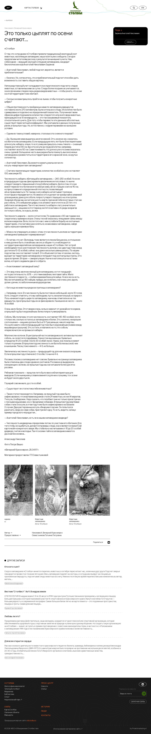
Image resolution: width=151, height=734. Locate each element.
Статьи (44, 689)
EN (142, 7)
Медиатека (8, 691)
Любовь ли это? (12, 616)
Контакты (45, 715)
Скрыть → (130, 42)
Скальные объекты (11, 712)
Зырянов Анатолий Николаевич (127, 33)
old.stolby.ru (31, 720)
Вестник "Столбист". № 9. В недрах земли (25, 591)
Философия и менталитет (14, 686)
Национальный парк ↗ (13, 700)
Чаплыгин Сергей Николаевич (15, 633)
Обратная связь (138, 701)
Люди (44, 711)
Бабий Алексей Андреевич (14, 583)
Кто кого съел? (11, 566)
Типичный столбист (12, 689)
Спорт (6, 697)
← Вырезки (8, 20)
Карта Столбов (31, 8)
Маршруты (8, 715)
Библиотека (9, 694)
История (45, 707)
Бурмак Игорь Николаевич (13, 608)
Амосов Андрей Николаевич (14, 658)
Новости (44, 686)
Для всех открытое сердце (17, 641)
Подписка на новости (127, 689)
